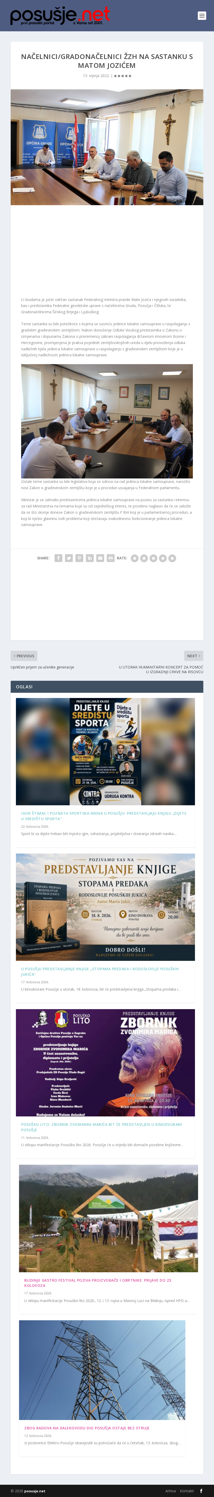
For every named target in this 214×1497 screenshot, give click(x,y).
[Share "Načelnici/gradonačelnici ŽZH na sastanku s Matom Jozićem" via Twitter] (69, 558)
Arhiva (170, 1490)
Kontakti (187, 1490)
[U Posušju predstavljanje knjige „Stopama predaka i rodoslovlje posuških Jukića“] (105, 907)
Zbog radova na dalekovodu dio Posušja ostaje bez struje (87, 1427)
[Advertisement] (107, 252)
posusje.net (34, 1491)
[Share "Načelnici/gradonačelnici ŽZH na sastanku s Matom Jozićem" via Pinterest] (79, 558)
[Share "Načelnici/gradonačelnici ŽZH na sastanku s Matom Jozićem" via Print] (110, 558)
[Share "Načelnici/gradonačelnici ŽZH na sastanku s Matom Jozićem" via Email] (100, 558)
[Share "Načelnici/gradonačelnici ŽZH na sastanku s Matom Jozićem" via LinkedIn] (90, 558)
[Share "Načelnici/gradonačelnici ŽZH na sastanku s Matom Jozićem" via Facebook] (58, 558)
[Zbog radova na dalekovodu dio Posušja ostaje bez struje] (102, 1370)
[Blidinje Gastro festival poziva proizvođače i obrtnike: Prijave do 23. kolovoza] (108, 1218)
